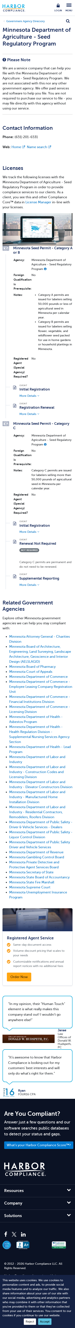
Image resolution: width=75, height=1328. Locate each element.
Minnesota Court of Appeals (30, 672)
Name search (37, 147)
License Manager (38, 202)
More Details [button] (27, 395)
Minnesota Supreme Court (29, 887)
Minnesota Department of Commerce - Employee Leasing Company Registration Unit (40, 687)
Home (16, 147)
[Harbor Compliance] (25, 1169)
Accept (45, 1321)
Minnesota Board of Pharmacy (32, 667)
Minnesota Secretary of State (31, 872)
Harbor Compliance (16, 7)
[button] (45, 269)
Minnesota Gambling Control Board (36, 857)
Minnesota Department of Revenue (36, 852)
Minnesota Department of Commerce (38, 677)
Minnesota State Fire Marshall (31, 882)
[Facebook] (6, 1235)
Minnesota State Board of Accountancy (39, 877)
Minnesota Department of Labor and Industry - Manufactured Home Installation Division (37, 797)
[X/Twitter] (14, 1235)
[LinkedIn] (23, 1235)
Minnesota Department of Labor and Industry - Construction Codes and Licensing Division (37, 772)
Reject (30, 1321)
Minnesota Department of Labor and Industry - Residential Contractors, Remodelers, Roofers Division (37, 812)
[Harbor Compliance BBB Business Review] (25, 1245)
